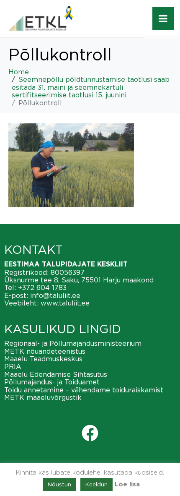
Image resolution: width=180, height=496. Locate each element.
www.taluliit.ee (65, 303)
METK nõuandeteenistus (44, 351)
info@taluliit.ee (55, 295)
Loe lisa (127, 484)
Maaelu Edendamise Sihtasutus (55, 374)
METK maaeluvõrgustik (43, 397)
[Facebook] (90, 433)
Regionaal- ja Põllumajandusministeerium (72, 343)
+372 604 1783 (42, 287)
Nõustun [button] (59, 484)
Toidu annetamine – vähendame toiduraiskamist (83, 390)
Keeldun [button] (96, 484)
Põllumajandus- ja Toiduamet (52, 382)
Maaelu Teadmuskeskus (43, 359)
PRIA (12, 366)
